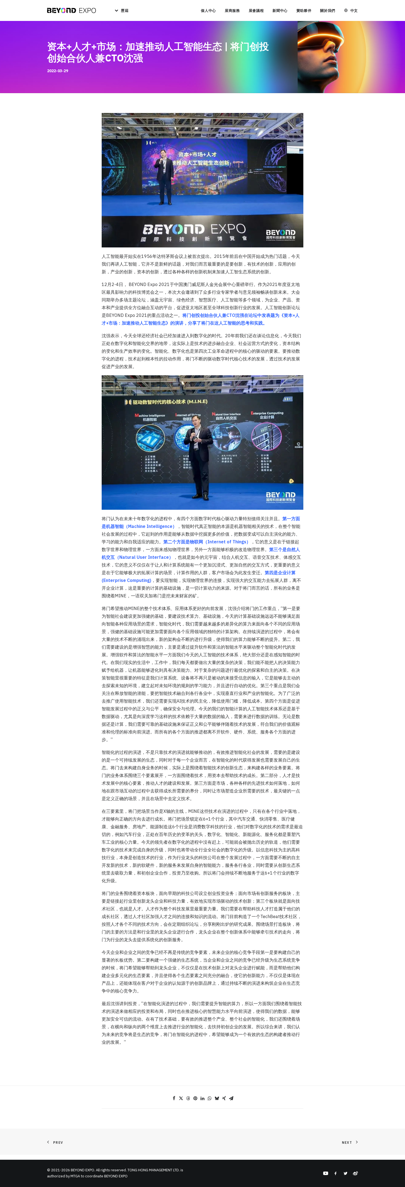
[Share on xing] (224, 1098)
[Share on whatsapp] (209, 1098)
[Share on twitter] (181, 1098)
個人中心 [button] (208, 10)
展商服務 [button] (232, 10)
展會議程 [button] (256, 10)
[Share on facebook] (174, 1098)
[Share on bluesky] (217, 1098)
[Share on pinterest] (195, 1098)
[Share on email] (231, 1098)
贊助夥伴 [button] (304, 10)
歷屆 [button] (124, 10)
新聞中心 (280, 10)
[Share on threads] (188, 1098)
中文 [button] (354, 10)
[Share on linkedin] (202, 1098)
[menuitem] (119, 10)
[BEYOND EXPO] (71, 10)
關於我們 (327, 10)
